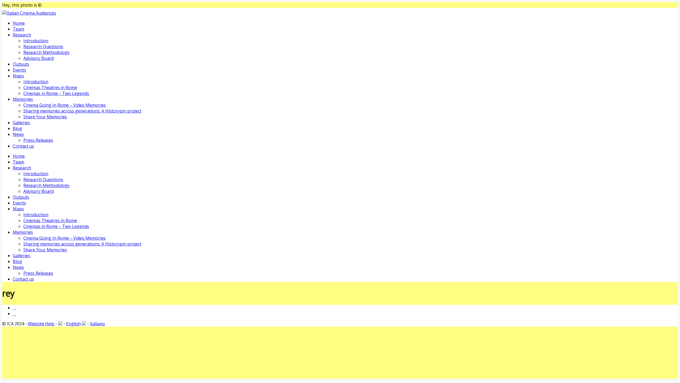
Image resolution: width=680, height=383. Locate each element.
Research (22, 35)
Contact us (23, 146)
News (18, 134)
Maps (18, 76)
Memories (23, 99)
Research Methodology (46, 52)
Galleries (21, 123)
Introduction (35, 41)
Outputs (21, 64)
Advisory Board (38, 58)
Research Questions (43, 46)
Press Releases (38, 140)
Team (18, 29)
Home (19, 23)
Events (19, 70)
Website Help (41, 324)
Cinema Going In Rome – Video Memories (64, 105)
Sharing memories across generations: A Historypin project (82, 111)
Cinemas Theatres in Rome (50, 87)
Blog (17, 128)
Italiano (97, 324)
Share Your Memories (45, 117)
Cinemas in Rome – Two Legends (56, 93)
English (73, 324)
